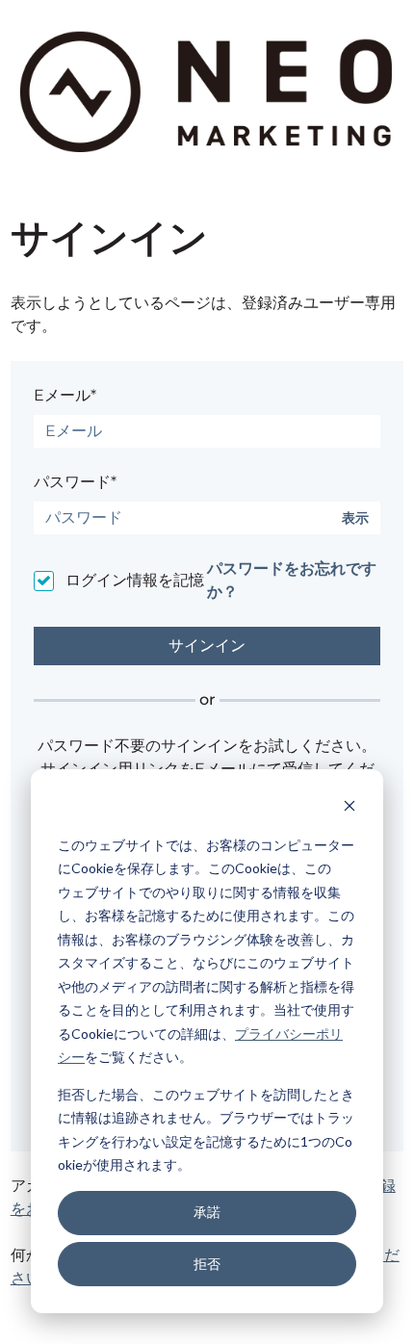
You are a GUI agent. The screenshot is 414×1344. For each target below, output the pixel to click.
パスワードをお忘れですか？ (291, 580)
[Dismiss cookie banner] (349, 808)
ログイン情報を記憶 (134, 580)
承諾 (207, 1211)
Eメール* (65, 395)
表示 (355, 518)
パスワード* (75, 482)
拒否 (207, 1263)
